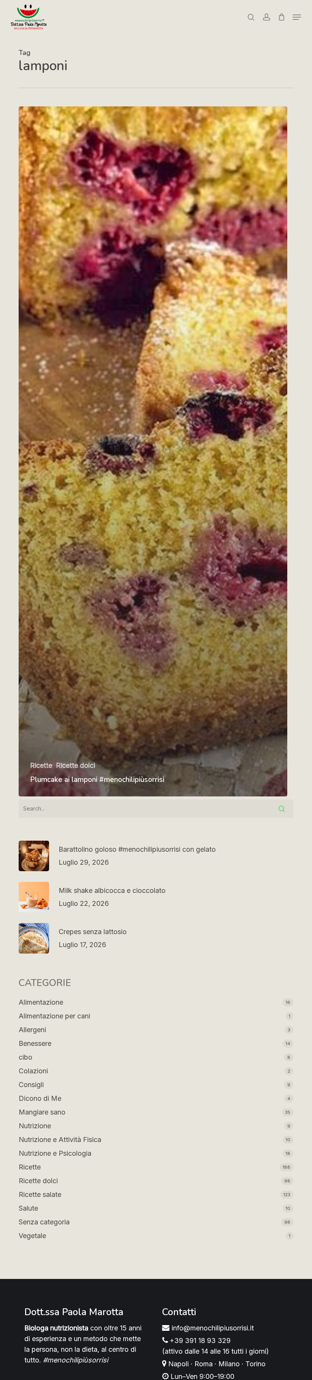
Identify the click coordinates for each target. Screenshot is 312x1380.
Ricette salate (40, 1194)
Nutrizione (35, 1126)
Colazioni (33, 1071)
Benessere (35, 1043)
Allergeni (32, 1030)
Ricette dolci (75, 765)
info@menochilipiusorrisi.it (212, 1328)
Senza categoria (44, 1222)
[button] (297, 17)
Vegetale (32, 1236)
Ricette (41, 765)
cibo (25, 1057)
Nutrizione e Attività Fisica (60, 1140)
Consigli (31, 1085)
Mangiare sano (42, 1112)
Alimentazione (41, 1002)
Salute (28, 1208)
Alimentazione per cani (54, 1016)
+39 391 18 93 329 (199, 1341)
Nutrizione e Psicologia (55, 1153)
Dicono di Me (40, 1098)
